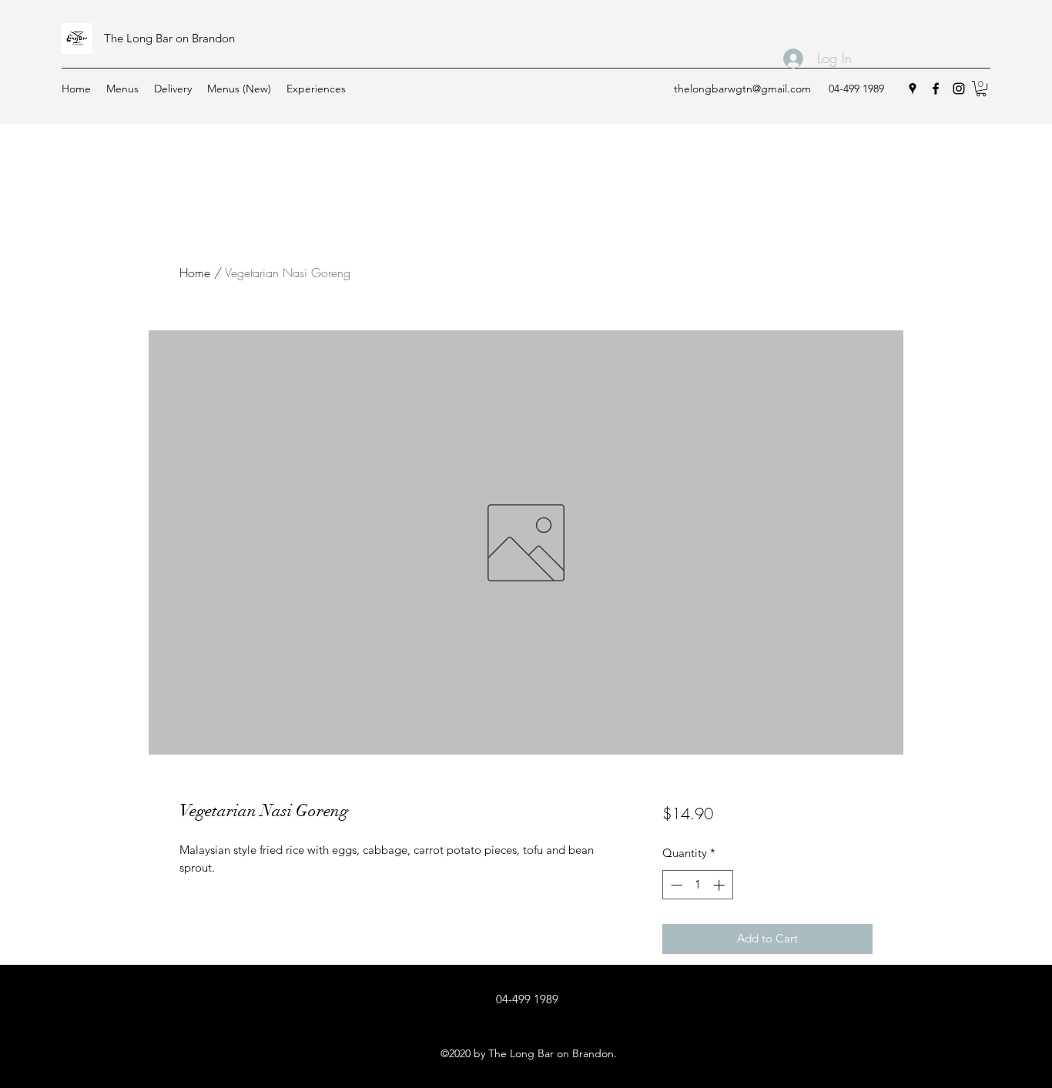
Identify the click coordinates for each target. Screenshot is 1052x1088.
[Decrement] (675, 885)
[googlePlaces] (912, 88)
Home (194, 272)
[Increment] (720, 885)
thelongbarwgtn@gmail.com (742, 88)
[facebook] (935, 88)
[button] (981, 88)
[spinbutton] (697, 885)
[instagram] (959, 88)
